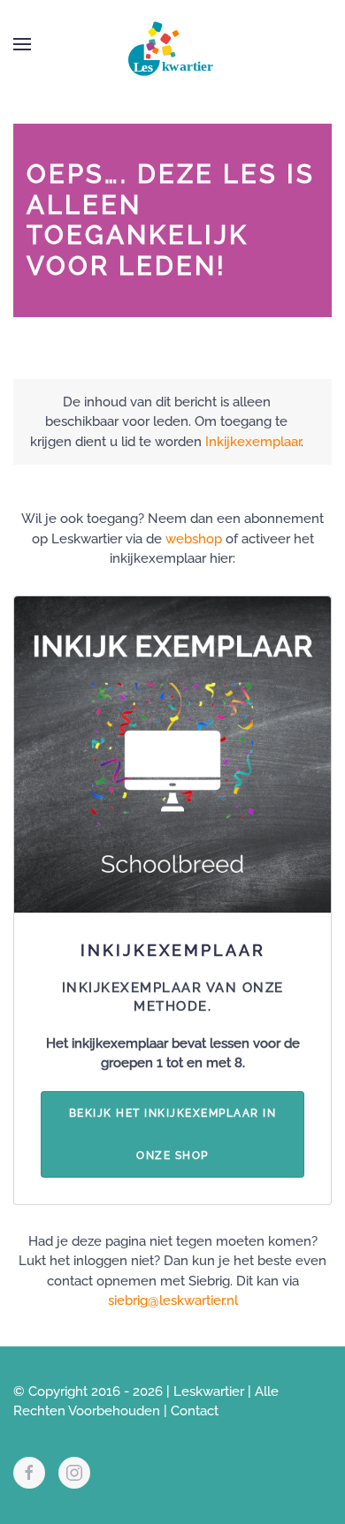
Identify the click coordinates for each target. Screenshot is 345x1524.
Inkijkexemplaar (253, 442)
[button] (22, 44)
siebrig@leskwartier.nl (173, 1300)
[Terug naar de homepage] (172, 44)
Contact (194, 1411)
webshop (193, 539)
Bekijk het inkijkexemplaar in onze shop (173, 1134)
